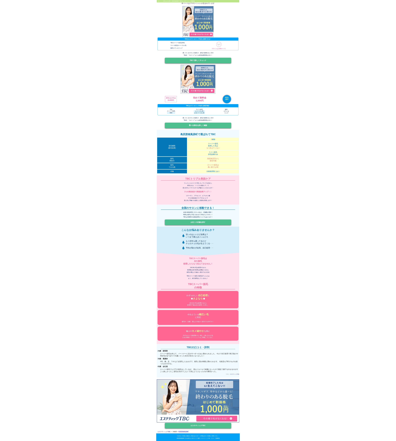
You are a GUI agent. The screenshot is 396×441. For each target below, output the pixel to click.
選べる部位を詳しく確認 (198, 125)
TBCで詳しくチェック (198, 60)
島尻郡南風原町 (184, 431)
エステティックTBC (234, 374)
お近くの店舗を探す (198, 222)
